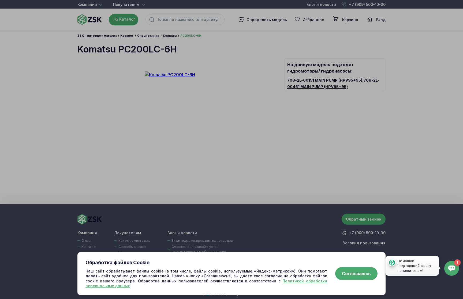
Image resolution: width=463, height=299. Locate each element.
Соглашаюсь (356, 273)
